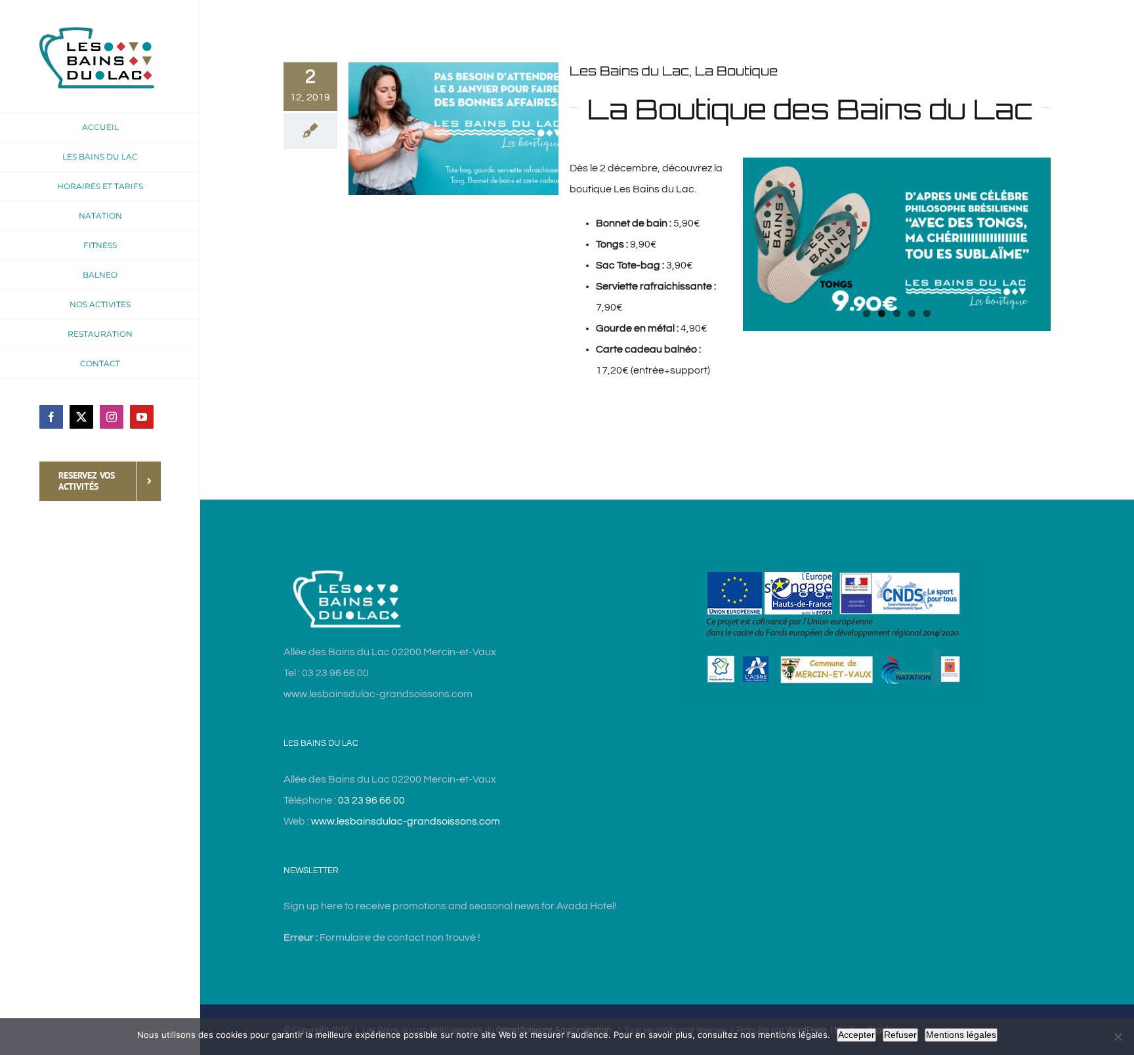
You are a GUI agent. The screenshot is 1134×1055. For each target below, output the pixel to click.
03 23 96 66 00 (371, 800)
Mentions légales (961, 1034)
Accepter (856, 1034)
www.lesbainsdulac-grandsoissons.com (405, 821)
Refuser (900, 1034)
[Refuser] (1117, 1036)
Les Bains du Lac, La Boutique (674, 71)
